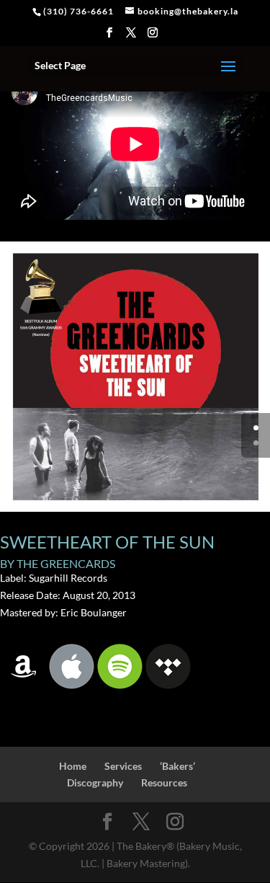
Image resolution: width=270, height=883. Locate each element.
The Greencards (66, 563)
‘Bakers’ (177, 766)
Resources (164, 782)
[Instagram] (153, 36)
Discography (95, 782)
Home (72, 766)
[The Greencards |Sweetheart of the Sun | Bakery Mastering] (135, 511)
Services (123, 766)
